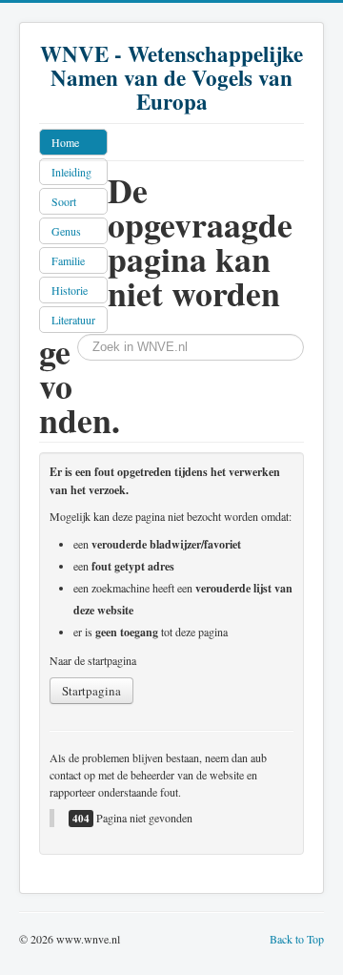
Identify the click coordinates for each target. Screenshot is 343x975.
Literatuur (73, 319)
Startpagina (91, 690)
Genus (66, 231)
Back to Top (297, 938)
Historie (69, 290)
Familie (68, 260)
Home (65, 142)
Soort (63, 201)
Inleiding (71, 171)
